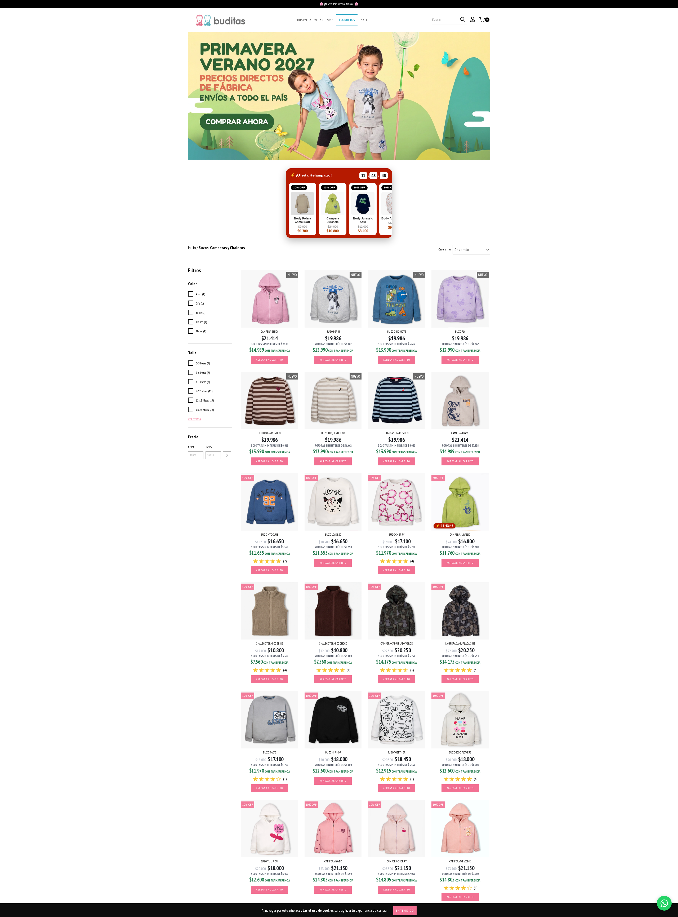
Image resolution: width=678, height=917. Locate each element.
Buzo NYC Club (269, 534)
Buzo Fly (460, 331)
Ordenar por (445, 249)
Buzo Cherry (396, 534)
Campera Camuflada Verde (397, 643)
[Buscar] (462, 19)
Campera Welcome (460, 861)
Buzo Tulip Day (269, 861)
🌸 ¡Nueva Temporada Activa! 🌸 (338, 4)
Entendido (405, 910)
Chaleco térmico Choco (333, 643)
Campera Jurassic (460, 534)
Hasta (209, 447)
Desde (191, 447)
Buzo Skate (269, 752)
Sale (364, 20)
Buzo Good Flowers (460, 752)
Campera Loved (333, 861)
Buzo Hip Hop (333, 752)
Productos (347, 20)
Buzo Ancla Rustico (396, 433)
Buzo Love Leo (333, 534)
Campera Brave (460, 433)
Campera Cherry (397, 861)
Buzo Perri (333, 331)
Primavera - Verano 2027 (314, 20)
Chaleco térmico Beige (269, 643)
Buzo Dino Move (396, 331)
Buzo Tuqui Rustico (333, 433)
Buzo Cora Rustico (269, 433)
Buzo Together (396, 752)
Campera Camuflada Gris (460, 643)
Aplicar (227, 455)
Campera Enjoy (269, 331)
